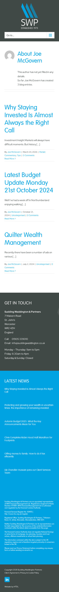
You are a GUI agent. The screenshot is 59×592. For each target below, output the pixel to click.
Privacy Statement (23, 548)
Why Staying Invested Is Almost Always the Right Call (29, 118)
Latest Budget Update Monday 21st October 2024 (29, 182)
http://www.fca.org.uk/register (16, 514)
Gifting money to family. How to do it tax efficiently (25, 455)
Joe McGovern (14, 152)
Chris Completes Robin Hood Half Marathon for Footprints (28, 439)
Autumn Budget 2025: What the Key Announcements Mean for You (23, 423)
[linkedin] (7, 579)
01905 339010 (20, 339)
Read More (9, 158)
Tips (19, 155)
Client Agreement (12, 573)
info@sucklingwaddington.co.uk (28, 343)
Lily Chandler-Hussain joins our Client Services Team (28, 471)
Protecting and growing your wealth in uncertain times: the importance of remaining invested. (29, 407)
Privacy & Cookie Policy (29, 573)
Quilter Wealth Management (23, 239)
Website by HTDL (12, 586)
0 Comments (28, 155)
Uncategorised (18, 215)
